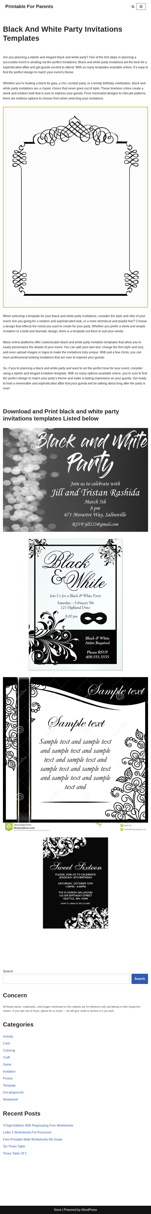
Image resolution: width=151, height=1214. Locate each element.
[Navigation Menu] (141, 6)
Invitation (9, 1071)
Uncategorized (13, 1092)
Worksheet (10, 1099)
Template (9, 1085)
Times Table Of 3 (14, 1153)
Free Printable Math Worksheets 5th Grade (32, 1139)
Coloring (9, 1050)
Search (8, 971)
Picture (8, 1078)
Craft (6, 1057)
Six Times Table (14, 1146)
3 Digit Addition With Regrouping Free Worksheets (38, 1125)
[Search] (133, 6)
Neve (58, 1209)
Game (7, 1064)
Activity (8, 1036)
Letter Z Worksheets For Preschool (27, 1132)
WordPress (89, 1209)
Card (6, 1043)
